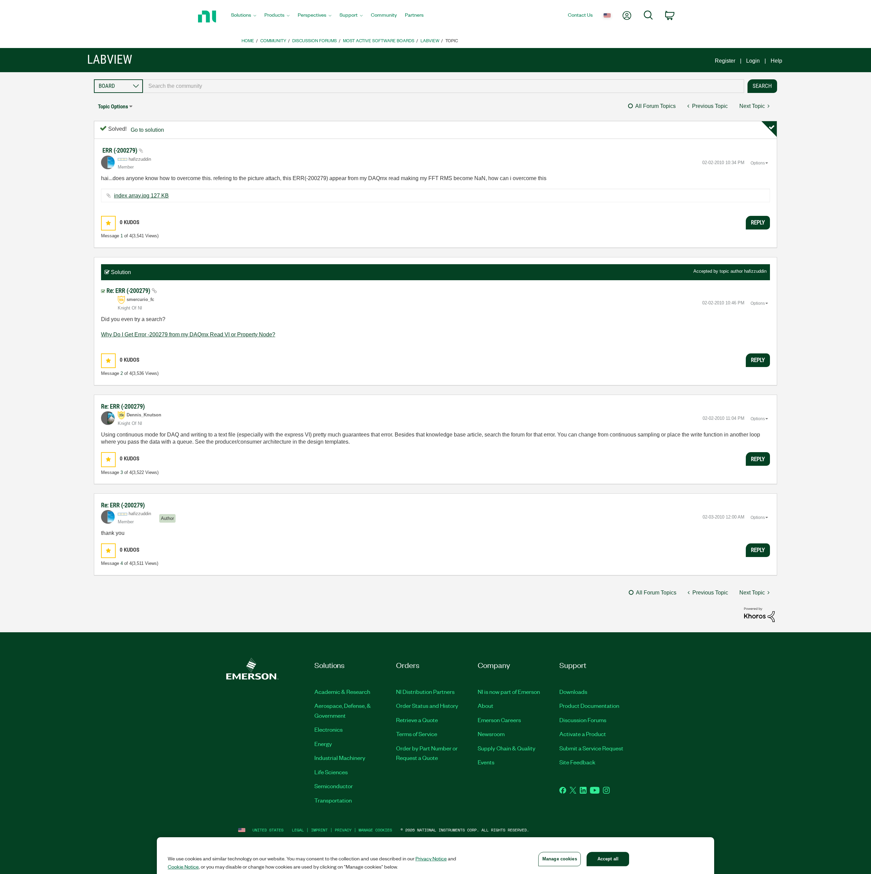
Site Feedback (577, 762)
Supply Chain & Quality (507, 748)
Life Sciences (331, 772)
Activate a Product (582, 733)
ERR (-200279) (120, 150)
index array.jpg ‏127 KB (141, 195)
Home (248, 40)
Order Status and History (427, 705)
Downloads (573, 691)
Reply (758, 222)
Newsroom (491, 733)
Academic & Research (342, 691)
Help (776, 61)
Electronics (328, 729)
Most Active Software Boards (378, 40)
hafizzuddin (755, 271)
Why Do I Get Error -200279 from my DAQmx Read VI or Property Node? (188, 334)
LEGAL (298, 830)
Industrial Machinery (339, 757)
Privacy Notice (431, 858)
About (485, 705)
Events (486, 762)
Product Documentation (589, 705)
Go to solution (147, 130)
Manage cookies (375, 830)
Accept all (608, 858)
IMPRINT (319, 830)
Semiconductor (333, 786)
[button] (108, 223)
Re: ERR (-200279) (129, 290)
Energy (323, 743)
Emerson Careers (499, 720)
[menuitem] (243, 16)
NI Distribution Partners (425, 691)
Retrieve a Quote (417, 720)
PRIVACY (343, 830)
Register (725, 61)
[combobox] (443, 86)
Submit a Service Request (591, 748)
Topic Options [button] (113, 106)
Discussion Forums (314, 40)
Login (753, 61)
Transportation (333, 800)
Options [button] (758, 163)
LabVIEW (430, 40)
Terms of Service (416, 733)
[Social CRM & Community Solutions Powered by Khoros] (759, 614)
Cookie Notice (183, 866)
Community (273, 40)
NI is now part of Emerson (509, 691)
